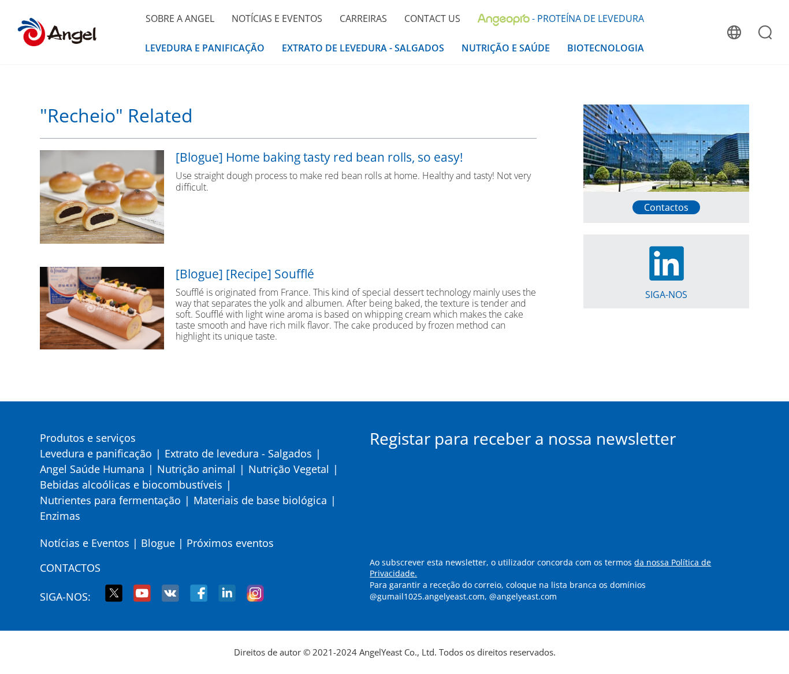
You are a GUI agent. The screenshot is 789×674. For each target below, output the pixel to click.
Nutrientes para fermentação (110, 500)
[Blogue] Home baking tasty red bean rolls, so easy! (319, 157)
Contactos (70, 568)
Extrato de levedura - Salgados (238, 453)
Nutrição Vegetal (288, 469)
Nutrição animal (196, 469)
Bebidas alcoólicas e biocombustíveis (131, 484)
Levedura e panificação (96, 453)
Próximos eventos (230, 543)
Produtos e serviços (88, 438)
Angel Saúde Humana (92, 469)
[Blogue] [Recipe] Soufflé (245, 274)
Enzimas (60, 516)
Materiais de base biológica (260, 500)
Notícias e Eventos (84, 543)
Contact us (432, 18)
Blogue (158, 543)
